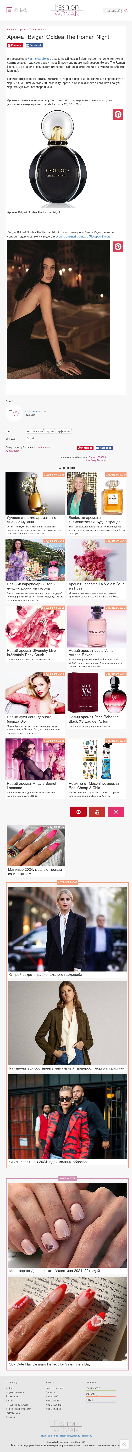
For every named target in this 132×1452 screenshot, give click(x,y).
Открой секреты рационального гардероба (45, 974)
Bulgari (31, 438)
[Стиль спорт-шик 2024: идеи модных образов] (67, 1116)
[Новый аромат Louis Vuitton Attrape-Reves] (96, 626)
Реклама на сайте (49, 1435)
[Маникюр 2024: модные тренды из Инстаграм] (36, 845)
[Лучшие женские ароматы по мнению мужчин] (35, 493)
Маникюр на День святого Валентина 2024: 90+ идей (54, 1270)
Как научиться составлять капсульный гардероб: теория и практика (66, 1068)
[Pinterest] (16, 10)
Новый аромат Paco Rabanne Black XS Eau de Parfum (94, 719)
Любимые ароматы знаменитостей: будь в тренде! (95, 519)
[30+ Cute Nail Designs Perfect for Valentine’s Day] (67, 1319)
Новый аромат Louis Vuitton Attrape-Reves (92, 652)
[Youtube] (21, 10)
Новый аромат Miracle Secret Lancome (31, 785)
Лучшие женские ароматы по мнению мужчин (31, 519)
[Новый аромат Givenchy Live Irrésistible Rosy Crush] (35, 626)
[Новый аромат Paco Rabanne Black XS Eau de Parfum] (96, 693)
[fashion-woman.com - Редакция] (14, 413)
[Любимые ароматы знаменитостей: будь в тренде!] (96, 493)
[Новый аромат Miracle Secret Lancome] (35, 759)
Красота (23, 29)
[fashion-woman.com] (67, 16)
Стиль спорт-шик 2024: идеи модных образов (48, 1161)
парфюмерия (64, 431)
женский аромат (35, 431)
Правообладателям (70, 1435)
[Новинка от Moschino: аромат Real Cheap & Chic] (96, 759)
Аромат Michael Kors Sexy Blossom (95, 458)
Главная (11, 29)
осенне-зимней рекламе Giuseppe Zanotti (83, 236)
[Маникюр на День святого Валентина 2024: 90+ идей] (67, 1225)
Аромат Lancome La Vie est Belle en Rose (97, 586)
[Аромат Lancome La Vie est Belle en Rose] (96, 560)
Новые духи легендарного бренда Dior (29, 719)
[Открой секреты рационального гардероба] (67, 929)
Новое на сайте (67, 1178)
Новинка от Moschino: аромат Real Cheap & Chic (94, 785)
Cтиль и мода (12, 1382)
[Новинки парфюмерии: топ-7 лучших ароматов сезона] (35, 560)
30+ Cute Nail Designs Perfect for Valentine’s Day (50, 1364)
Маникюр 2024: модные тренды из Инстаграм (35, 871)
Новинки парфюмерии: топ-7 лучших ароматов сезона (31, 586)
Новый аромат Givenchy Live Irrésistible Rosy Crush (31, 652)
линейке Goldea (40, 58)
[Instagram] (25, 10)
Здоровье (91, 1382)
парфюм (50, 431)
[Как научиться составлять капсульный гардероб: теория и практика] (67, 1023)
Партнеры (87, 1435)
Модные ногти (56, 827)
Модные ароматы (40, 29)
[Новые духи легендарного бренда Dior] (35, 693)
